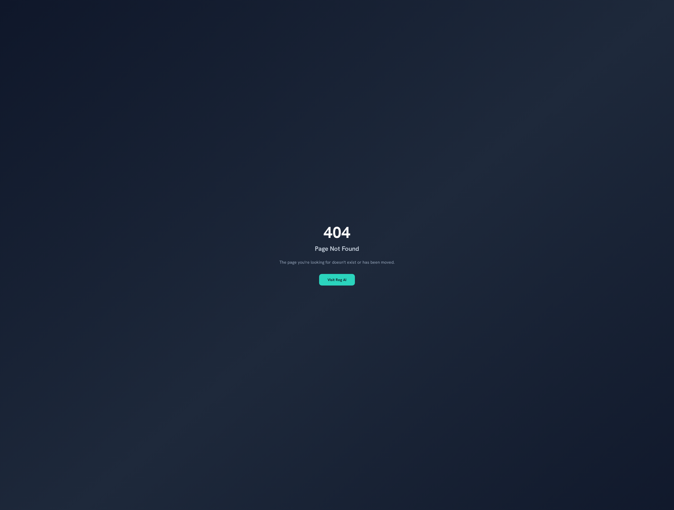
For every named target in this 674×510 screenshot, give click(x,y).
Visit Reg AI (337, 279)
